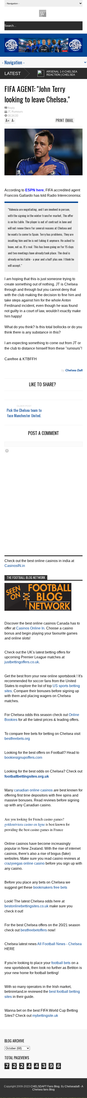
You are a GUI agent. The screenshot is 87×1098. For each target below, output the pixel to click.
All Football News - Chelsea (59, 944)
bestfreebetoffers (34, 930)
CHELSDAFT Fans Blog (45, 1086)
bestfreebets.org (17, 738)
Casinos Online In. (30, 628)
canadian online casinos (33, 790)
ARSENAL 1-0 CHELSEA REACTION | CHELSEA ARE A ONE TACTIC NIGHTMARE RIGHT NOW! (50, 76)
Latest (12, 73)
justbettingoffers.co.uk (21, 662)
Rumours (17, 111)
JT (9, 111)
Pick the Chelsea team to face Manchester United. (24, 413)
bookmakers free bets (50, 887)
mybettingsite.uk (45, 1015)
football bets (60, 963)
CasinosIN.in (14, 566)
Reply (11, 107)
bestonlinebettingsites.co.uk (26, 906)
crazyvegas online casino (24, 863)
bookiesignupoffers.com (23, 757)
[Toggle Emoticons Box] (6, 450)
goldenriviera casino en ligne (24, 824)
